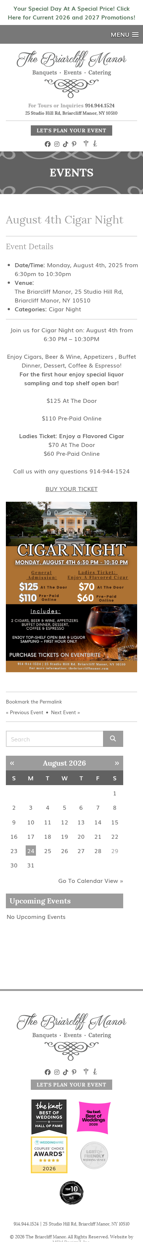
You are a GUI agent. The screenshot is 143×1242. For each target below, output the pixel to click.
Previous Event (26, 712)
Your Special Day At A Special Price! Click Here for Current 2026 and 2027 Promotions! (71, 12)
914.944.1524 (100, 105)
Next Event (63, 712)
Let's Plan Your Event (71, 130)
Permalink (51, 701)
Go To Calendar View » (90, 880)
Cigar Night (65, 308)
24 (30, 850)
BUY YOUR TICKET (71, 488)
